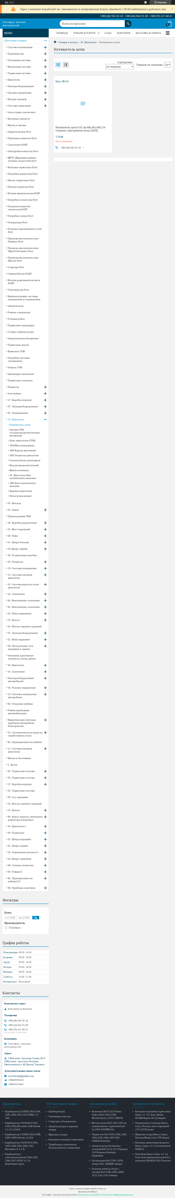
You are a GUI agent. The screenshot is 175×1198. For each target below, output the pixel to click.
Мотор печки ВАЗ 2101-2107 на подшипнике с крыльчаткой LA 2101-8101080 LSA (109, 1126)
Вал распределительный (24, 465)
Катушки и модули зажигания (66, 1139)
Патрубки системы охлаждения (19, 359)
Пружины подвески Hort (22, 138)
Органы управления (19, 92)
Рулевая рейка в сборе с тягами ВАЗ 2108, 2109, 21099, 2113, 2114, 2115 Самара (108, 1172)
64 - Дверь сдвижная (19, 858)
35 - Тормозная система (21, 771)
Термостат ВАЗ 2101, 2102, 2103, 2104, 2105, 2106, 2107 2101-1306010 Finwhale (109, 1137)
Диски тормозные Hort (21, 180)
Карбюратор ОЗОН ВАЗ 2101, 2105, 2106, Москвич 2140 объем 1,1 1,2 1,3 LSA (22, 1126)
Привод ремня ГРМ (19, 516)
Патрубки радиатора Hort (23, 173)
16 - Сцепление (16, 593)
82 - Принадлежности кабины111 (20, 880)
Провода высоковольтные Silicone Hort (23, 259)
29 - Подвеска (15, 561)
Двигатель (14, 79)
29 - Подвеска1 (16, 832)
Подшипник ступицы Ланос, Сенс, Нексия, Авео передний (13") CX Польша (152, 1126)
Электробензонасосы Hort (23, 151)
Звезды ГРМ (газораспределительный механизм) (25, 432)
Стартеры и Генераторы (62, 1121)
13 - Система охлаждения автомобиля (22, 695)
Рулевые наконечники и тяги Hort (25, 230)
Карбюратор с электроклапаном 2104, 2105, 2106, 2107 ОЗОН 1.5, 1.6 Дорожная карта (21, 1158)
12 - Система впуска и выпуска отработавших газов (25, 734)
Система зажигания (19, 105)
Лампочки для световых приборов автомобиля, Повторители (22, 723)
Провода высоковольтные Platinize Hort (23, 240)
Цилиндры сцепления (21, 373)
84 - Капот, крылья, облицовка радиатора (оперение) (25, 818)
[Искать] (128, 21)
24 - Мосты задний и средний (25, 626)
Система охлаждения (20, 47)
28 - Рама (13, 535)
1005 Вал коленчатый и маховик (23, 484)
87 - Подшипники (18, 413)
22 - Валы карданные (20, 613)
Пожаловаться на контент (89, 1194)
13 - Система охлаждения (22, 568)
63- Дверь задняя (18, 548)
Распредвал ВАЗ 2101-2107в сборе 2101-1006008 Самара (107, 1162)
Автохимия (14, 393)
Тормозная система (19, 73)
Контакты (123, 33)
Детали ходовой (17, 99)
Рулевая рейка (16, 318)
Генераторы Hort (18, 222)
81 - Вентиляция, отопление (24, 600)
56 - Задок (13, 509)
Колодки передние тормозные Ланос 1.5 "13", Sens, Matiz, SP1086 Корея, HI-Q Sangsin (153, 1114)
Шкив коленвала (19, 470)
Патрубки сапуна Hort (20, 215)
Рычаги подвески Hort (21, 186)
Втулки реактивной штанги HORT (24, 282)
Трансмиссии (16, 53)
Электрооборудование (21, 86)
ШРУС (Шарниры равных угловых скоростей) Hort (22, 159)
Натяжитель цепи (20, 424)
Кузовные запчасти (19, 118)
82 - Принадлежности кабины (25, 742)
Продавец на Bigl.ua (87, 1191)
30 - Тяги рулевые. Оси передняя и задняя (20, 647)
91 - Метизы (14, 503)
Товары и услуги (84, 33)
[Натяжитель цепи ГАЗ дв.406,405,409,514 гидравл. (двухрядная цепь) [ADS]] (83, 103)
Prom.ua (102, 1188)
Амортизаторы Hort (19, 131)
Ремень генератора (19, 312)
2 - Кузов (12, 764)
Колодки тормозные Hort (22, 167)
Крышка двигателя (21, 491)
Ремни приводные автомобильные (19, 712)
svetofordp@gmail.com (20, 1076)
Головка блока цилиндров (25, 460)
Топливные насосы (60, 1116)
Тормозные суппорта (20, 380)
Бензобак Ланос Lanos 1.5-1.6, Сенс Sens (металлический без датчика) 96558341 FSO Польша (153, 1157)
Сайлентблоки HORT (20, 273)
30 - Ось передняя (18, 797)
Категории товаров (15, 40)
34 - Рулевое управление (22, 687)
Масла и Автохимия (19, 758)
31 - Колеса (14, 619)
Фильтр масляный (20, 495)
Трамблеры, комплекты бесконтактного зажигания (64, 1146)
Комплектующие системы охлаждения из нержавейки (24, 298)
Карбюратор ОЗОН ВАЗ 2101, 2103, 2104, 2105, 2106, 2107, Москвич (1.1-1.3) (21, 1146)
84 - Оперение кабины (20, 703)
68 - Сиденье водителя (20, 865)
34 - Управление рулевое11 (23, 852)
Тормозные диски (18, 344)
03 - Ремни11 (15, 871)
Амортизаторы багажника (23, 338)
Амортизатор (16, 305)
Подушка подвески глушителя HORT (19, 208)
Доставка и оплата (148, 33)
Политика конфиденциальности (118, 1194)
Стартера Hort (16, 267)
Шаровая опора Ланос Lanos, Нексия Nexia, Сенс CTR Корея (152, 1136)
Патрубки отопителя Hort (23, 199)
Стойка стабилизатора (21, 331)
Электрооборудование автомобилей (21, 679)
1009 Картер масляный (23, 450)
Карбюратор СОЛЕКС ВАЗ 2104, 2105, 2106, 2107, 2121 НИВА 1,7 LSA (23, 1114)
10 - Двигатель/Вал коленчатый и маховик (23, 477)
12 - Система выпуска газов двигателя (23, 586)
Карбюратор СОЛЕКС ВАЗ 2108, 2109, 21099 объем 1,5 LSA (23, 1136)
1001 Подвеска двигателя (24, 455)
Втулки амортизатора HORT (24, 193)
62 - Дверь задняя (18, 845)
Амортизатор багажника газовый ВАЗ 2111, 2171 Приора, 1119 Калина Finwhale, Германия (110, 1150)
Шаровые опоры (58, 1134)
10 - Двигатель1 (16, 826)
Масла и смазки (17, 125)
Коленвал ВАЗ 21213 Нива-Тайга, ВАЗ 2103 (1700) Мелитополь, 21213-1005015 (107, 1114)
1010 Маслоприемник (22, 445)
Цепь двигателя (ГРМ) (23, 440)
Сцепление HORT (18, 144)
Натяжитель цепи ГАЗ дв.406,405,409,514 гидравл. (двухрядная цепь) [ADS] (80, 129)
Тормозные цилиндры (21, 325)
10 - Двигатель (88, 42)
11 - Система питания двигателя (20, 576)
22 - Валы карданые (19, 639)
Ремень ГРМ (15, 367)
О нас (108, 33)
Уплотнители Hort (18, 289)
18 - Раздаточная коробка (22, 555)
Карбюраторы (57, 1111)
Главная (62, 33)
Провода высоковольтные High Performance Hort (23, 249)
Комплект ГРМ (16, 351)
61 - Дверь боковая (18, 542)
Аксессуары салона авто (22, 112)
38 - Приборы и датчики (21, 887)
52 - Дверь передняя (19, 839)
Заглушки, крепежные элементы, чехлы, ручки (22, 657)
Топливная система (19, 60)
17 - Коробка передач (20, 400)
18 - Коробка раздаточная (22, 522)
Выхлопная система (19, 66)
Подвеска (13, 386)
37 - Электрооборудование (23, 406)
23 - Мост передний (19, 529)
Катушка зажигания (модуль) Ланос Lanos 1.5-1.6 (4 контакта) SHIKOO (153, 1146)
